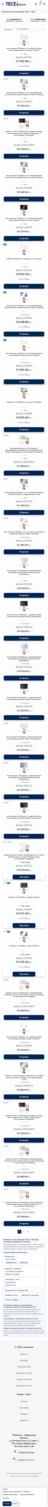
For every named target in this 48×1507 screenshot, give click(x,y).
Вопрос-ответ (24, 1394)
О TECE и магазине (24, 1347)
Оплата (24, 1401)
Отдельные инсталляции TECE (16, 1290)
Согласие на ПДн (24, 1373)
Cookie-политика (24, 1379)
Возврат (24, 1414)
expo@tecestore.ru (26, 1460)
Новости (24, 1354)
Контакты (24, 1360)
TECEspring (24, 1263)
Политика (6, 1498)
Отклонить (7, 1503)
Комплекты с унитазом (30, 1295)
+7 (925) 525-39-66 (26, 1452)
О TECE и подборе (11, 1300)
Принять (16, 1503)
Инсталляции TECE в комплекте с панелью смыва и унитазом (14, 20)
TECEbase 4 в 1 (11, 1263)
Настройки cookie (24, 1386)
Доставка (24, 1408)
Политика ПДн (24, 1367)
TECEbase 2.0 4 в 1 (11, 1295)
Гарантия (24, 1420)
